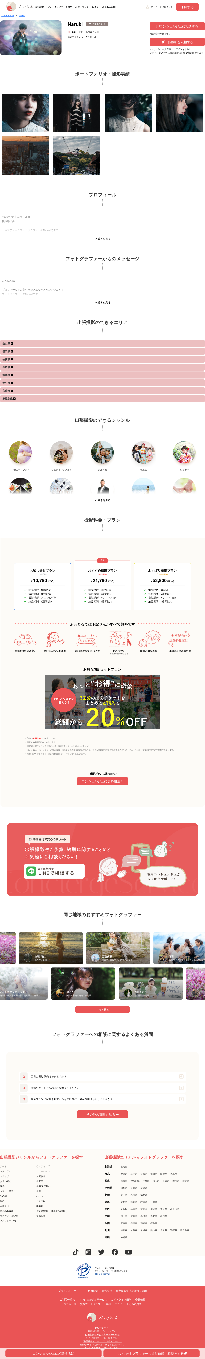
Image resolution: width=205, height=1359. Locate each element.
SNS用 (3, 1196)
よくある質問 (108, 6)
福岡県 (6, 351)
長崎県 (6, 367)
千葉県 (146, 1180)
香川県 (134, 1223)
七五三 (39, 1181)
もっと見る (102, 1009)
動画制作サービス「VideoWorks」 (102, 1334)
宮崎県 (6, 390)
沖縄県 (124, 1237)
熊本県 (6, 375)
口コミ (95, 6)
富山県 (124, 1194)
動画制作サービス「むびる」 (102, 1331)
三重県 (153, 1201)
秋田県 (153, 1173)
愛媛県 (124, 1223)
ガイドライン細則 (121, 1299)
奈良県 (163, 1209)
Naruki (22, 15)
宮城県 (143, 1173)
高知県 (143, 1223)
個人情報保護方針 (102, 1273)
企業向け (4, 1206)
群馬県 (185, 1180)
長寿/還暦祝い (43, 1186)
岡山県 (124, 1216)
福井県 (143, 1194)
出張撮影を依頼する (178, 41)
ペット (39, 1196)
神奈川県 (135, 1180)
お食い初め (5, 1181)
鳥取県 (153, 1216)
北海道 (124, 1166)
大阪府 (124, 1209)
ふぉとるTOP (7, 15)
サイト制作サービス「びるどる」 (102, 1337)
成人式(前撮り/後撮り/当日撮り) (52, 1211)
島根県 (143, 1216)
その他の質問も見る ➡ (102, 1114)
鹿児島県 (7, 398)
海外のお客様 (6, 1211)
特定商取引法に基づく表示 (131, 1291)
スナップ (4, 1176)
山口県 (6, 343)
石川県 (134, 1194)
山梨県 (124, 1187)
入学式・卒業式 (8, 1191)
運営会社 (107, 1291)
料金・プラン (82, 6)
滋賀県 (153, 1209)
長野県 (134, 1187)
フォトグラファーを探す (60, 6)
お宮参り (40, 1176)
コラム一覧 (69, 1304)
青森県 (124, 1173)
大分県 (6, 383)
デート (3, 1166)
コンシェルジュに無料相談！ (102, 781)
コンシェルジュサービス (93, 1299)
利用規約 (37, 738)
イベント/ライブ (8, 1221)
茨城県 (166, 1180)
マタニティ (5, 1171)
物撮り (39, 1206)
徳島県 (153, 1223)
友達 (38, 1191)
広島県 (134, 1216)
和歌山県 (174, 1209)
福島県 (173, 1173)
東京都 (124, 1180)
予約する (187, 6)
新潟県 (143, 1187)
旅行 (2, 1201)
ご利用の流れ (67, 1299)
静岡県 (134, 1201)
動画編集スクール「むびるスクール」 (102, 1341)
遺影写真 (40, 1216)
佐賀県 (6, 359)
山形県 (163, 1173)
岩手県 (134, 1173)
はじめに (39, 6)
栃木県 (175, 1180)
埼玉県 (156, 1180)
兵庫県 (134, 1209)
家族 (2, 1186)
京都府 (143, 1209)
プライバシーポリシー (71, 1291)
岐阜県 (143, 1201)
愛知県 (124, 1201)
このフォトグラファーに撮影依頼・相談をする (150, 1353)
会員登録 (140, 1299)
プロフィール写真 (9, 1216)
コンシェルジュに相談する (179, 26)
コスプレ (40, 1201)
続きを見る (104, 238)
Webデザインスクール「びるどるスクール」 (102, 1344)
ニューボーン (43, 1171)
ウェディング (43, 1166)
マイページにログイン (162, 6)
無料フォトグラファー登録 (95, 1304)
